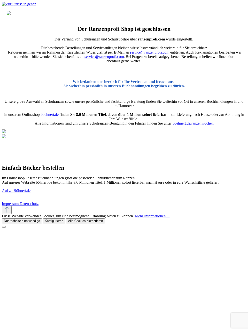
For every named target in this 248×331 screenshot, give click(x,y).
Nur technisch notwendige (22, 221)
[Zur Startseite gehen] (19, 4)
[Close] (4, 227)
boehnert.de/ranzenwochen (193, 123)
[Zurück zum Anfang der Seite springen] (7, 210)
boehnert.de (50, 114)
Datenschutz (29, 204)
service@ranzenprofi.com (149, 52)
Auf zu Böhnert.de (16, 191)
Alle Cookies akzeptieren (85, 221)
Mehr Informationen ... (152, 216)
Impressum (11, 204)
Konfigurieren (54, 221)
